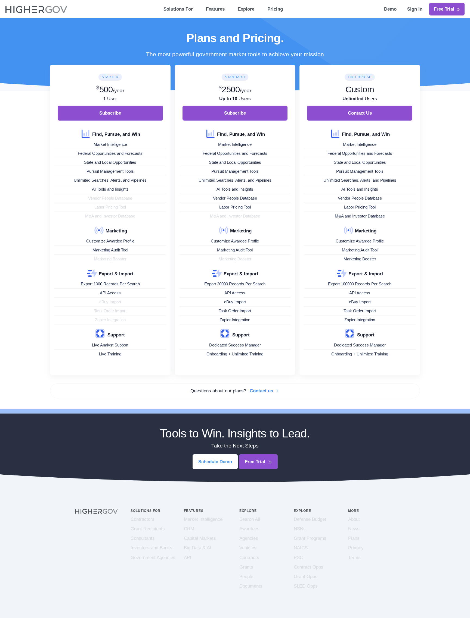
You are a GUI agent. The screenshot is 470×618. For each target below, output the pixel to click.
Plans (354, 538)
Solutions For (178, 9)
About (354, 519)
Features (215, 9)
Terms (354, 557)
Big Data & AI (197, 547)
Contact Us (360, 113)
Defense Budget (310, 519)
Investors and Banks (151, 547)
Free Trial (445, 9)
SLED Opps (306, 586)
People (246, 576)
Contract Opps (308, 567)
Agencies (248, 538)
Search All (249, 519)
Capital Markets (200, 538)
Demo (391, 9)
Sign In (414, 9)
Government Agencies (153, 557)
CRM (189, 528)
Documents (250, 586)
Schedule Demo (215, 461)
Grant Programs (310, 538)
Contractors (142, 519)
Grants (246, 567)
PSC (298, 557)
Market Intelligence (203, 519)
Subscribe (110, 113)
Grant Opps (305, 576)
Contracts (249, 557)
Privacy (356, 547)
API (187, 557)
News (354, 528)
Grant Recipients (148, 528)
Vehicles (247, 547)
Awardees (249, 528)
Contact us (262, 390)
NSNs (300, 528)
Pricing (275, 9)
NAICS (301, 547)
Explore (246, 9)
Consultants (143, 538)
